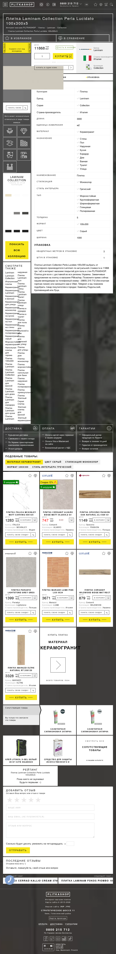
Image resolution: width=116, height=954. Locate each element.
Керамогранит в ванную (12, 297)
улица (83, 168)
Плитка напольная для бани (23, 372)
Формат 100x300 (17, 467)
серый (83, 231)
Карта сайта (51, 902)
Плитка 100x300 (9, 359)
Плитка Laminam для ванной (9, 381)
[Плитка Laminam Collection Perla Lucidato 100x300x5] (17, 78)
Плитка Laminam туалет (22, 294)
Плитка (83, 91)
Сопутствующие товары (16, 707)
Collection (85, 105)
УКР (62, 906)
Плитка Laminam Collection (10, 372)
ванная (83, 161)
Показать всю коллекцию (17, 250)
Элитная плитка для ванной (22, 410)
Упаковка (93, 77)
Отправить (18, 850)
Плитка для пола (22, 321)
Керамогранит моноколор (12, 308)
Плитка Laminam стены (22, 286)
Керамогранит (12, 287)
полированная (87, 210)
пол (82, 142)
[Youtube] (58, 938)
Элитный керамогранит (24, 419)
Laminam (9, 272)
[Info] (48, 4)
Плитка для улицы (23, 348)
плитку (55, 277)
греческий (85, 188)
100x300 (84, 224)
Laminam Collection (17, 178)
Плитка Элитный (22, 396)
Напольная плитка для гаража (10, 351)
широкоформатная (90, 203)
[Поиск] (111, 4)
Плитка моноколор (23, 360)
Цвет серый (53, 462)
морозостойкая (88, 195)
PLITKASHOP (58, 894)
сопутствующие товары (95, 748)
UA (86, 4)
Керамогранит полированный (12, 331)
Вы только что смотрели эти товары (16, 718)
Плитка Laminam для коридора (10, 401)
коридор (84, 153)
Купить (62, 56)
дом (82, 157)
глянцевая (85, 207)
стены (83, 138)
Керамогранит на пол (12, 320)
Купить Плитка (58, 642)
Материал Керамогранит (24, 462)
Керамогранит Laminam (12, 291)
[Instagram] (64, 938)
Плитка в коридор (22, 309)
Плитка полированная (25, 385)
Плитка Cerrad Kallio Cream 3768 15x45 (32, 880)
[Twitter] (52, 938)
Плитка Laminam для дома (10, 391)
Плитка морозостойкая (25, 365)
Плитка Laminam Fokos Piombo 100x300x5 (87, 880)
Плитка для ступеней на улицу (22, 340)
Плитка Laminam (9, 365)
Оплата (48, 428)
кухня (83, 150)
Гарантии (87, 428)
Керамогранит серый (12, 337)
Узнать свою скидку (17, 108)
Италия (84, 112)
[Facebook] (46, 938)
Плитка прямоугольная (25, 391)
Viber (74, 283)
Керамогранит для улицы (12, 303)
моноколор (86, 182)
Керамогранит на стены (12, 326)
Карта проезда (58, 918)
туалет (83, 165)
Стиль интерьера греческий (51, 467)
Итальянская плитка (11, 282)
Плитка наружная (22, 379)
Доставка (13, 428)
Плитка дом (21, 354)
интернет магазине (54, 271)
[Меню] (5, 4)
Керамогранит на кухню (12, 314)
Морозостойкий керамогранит (13, 343)
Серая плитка (21, 402)
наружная (85, 146)
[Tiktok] (70, 938)
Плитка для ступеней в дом (23, 329)
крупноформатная (89, 199)
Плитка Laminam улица (22, 302)
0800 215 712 (69, 3)
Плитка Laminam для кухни (10, 410)
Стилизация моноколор (81, 462)
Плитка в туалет (22, 315)
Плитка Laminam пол (22, 278)
